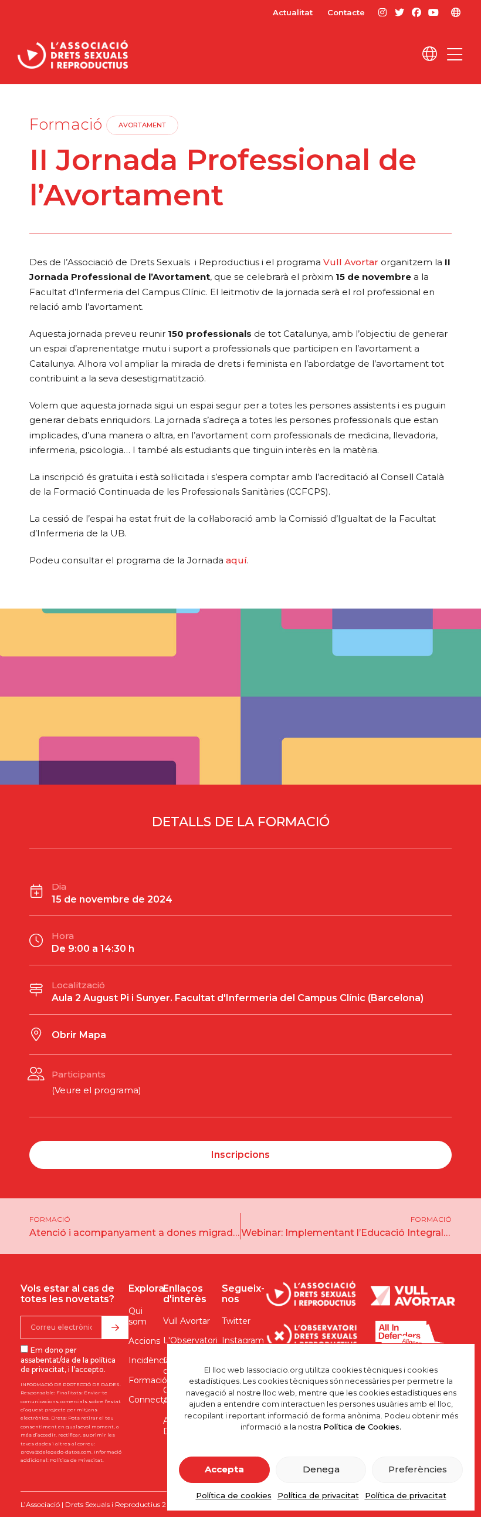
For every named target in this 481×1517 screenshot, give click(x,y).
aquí (236, 560)
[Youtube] (433, 12)
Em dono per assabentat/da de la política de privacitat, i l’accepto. (68, 1360)
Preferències (417, 1469)
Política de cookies (234, 1495)
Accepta (224, 1469)
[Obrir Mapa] (36, 1034)
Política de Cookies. (362, 1426)
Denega (321, 1469)
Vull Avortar (350, 262)
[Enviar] (115, 1327)
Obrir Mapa (79, 1034)
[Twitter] (399, 12)
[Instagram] (382, 12)
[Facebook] (416, 12)
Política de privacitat (318, 1495)
